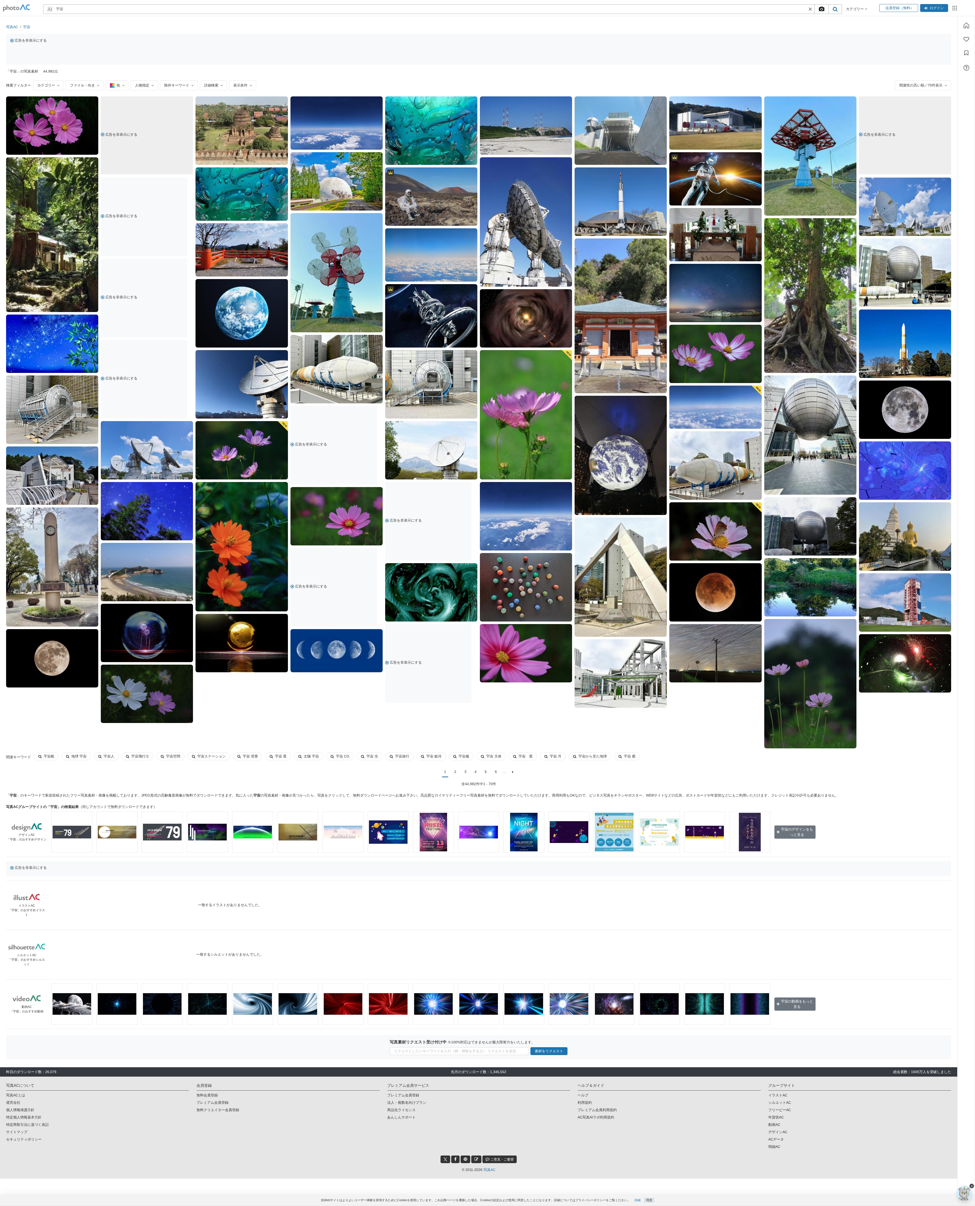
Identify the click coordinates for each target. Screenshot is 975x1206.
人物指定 (142, 85)
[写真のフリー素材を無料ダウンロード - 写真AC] (16, 8)
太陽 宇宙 (311, 756)
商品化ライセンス (401, 1110)
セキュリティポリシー (24, 1139)
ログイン (937, 8)
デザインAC (777, 1132)
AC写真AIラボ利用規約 (596, 1117)
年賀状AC (776, 1117)
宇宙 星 (281, 756)
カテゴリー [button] (855, 9)
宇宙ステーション (211, 756)
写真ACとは (15, 1095)
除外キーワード (176, 85)
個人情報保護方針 (20, 1110)
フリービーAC (779, 1110)
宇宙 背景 (250, 756)
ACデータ (776, 1139)
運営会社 (13, 1102)
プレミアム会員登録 (213, 1102)
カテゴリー (46, 85)
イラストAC (777, 1095)
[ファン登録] (966, 39)
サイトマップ (16, 1132)
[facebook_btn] (455, 1159)
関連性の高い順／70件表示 (920, 85)
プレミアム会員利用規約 (597, 1110)
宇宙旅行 (402, 756)
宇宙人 (109, 756)
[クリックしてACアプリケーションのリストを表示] (954, 8)
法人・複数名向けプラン (406, 1102)
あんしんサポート (401, 1117)
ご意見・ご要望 (502, 1159)
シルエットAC (779, 1102)
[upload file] (821, 9)
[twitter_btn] (445, 1159)
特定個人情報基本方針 (24, 1117)
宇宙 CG (342, 756)
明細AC (774, 1147)
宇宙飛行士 (140, 756)
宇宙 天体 (493, 756)
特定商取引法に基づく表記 (27, 1125)
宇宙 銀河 (434, 756)
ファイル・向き (82, 85)
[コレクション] (966, 53)
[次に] (512, 772)
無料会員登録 (207, 1095)
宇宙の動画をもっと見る (797, 1004)
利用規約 (585, 1102)
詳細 (638, 1200)
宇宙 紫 (630, 756)
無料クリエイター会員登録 (218, 1110)
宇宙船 (49, 756)
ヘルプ (583, 1095)
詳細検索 (211, 85)
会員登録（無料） (899, 8)
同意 (649, 1200)
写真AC (12, 27)
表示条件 (240, 85)
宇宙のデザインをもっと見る (797, 832)
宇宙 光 (372, 756)
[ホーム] (966, 25)
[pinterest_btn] (465, 1159)
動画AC (774, 1125)
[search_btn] (835, 9)
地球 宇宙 (79, 756)
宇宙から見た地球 (592, 756)
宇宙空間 (173, 756)
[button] (810, 9)
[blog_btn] (476, 1159)
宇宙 (26, 27)
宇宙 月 (555, 756)
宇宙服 (464, 756)
